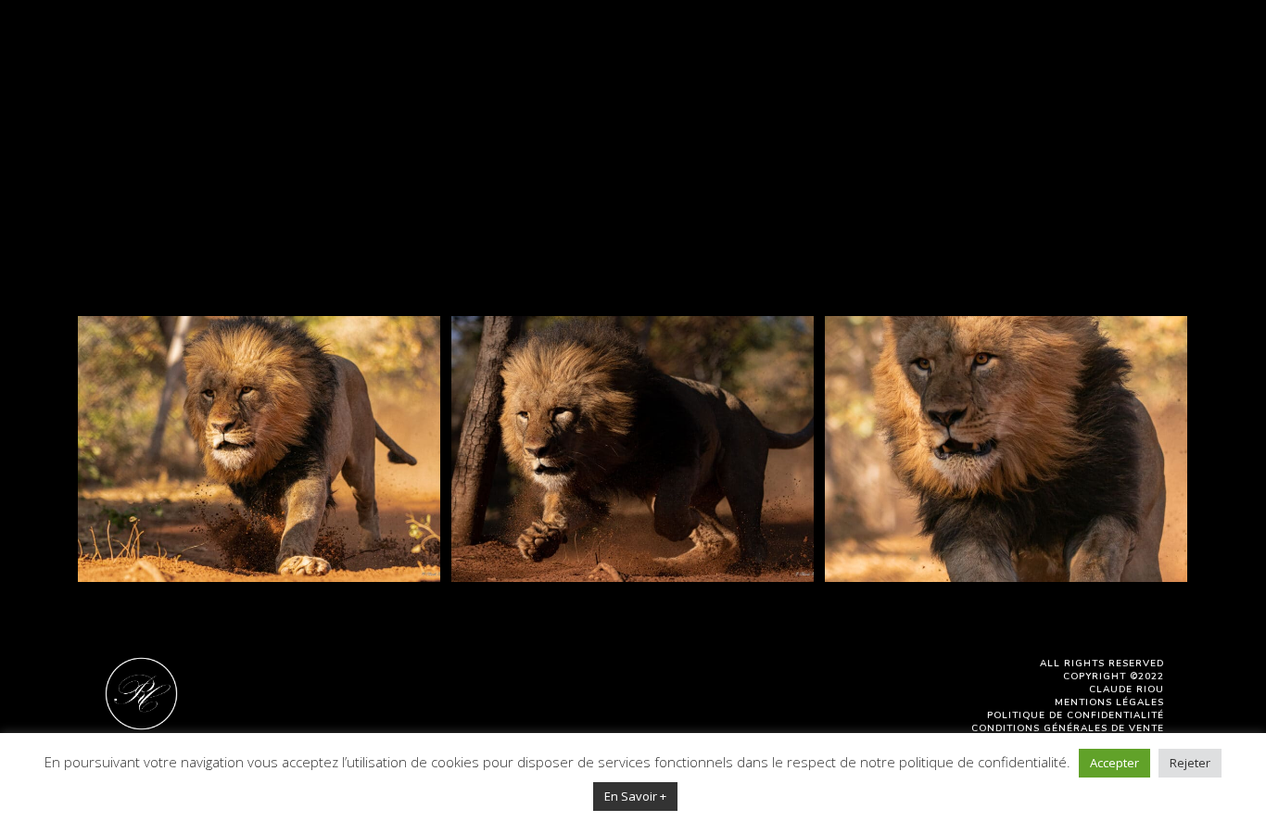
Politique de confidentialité (1075, 715)
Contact (1142, 97)
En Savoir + (635, 796)
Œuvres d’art (521, 97)
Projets (735, 97)
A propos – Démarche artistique (323, 97)
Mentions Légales (1109, 702)
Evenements (831, 97)
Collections (640, 97)
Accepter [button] (1114, 762)
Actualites (937, 97)
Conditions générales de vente (1067, 728)
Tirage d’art (1046, 97)
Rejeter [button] (1190, 762)
